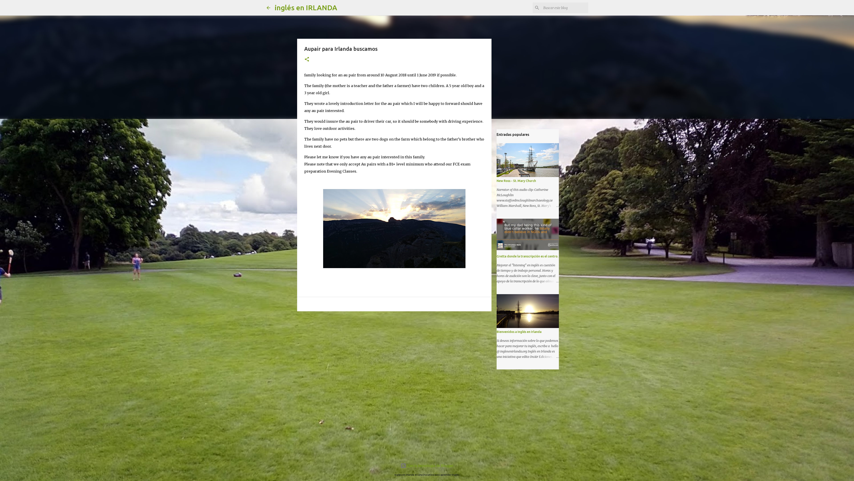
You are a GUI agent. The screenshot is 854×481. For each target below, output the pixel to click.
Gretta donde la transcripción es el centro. (527, 256)
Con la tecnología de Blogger (429, 466)
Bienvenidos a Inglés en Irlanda (519, 332)
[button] (307, 60)
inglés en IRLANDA (306, 8)
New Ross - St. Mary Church (516, 181)
